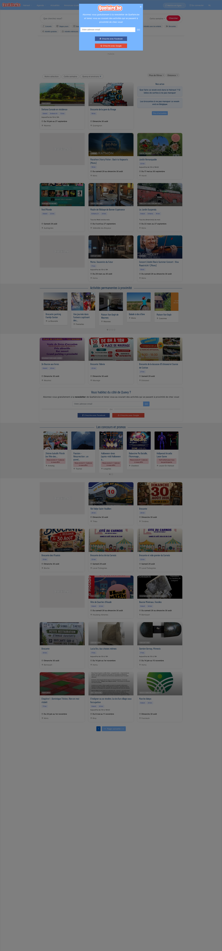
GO (138, 29)
